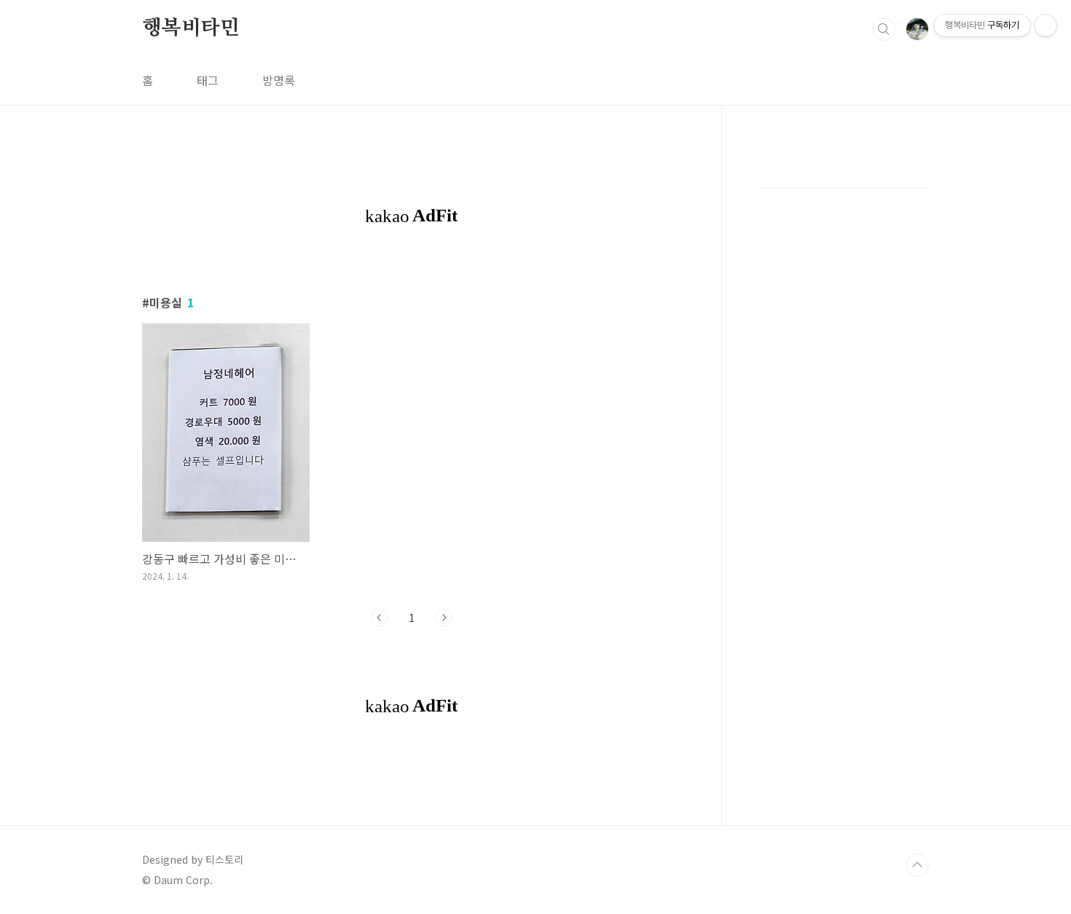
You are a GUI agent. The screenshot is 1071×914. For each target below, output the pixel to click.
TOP (917, 865)
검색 (884, 29)
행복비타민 (191, 28)
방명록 (278, 80)
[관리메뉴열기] (1045, 25)
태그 (208, 80)
